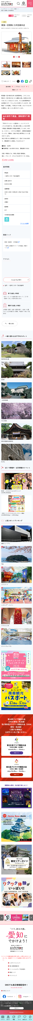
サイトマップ (13, 975)
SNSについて (6, 991)
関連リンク (16, 90)
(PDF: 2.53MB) (9, 160)
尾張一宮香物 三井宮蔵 (11, 242)
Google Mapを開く (16, 280)
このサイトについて (15, 963)
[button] (14, 57)
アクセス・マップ (21, 86)
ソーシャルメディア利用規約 (17, 969)
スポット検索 (13, 9)
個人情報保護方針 (14, 966)
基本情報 (9, 86)
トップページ (4, 9)
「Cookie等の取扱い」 (8, 1005)
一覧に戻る (11, 323)
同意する (16, 1008)
